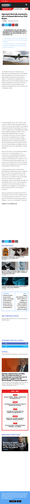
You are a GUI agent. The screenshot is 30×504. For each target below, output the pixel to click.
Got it (19, 501)
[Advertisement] (15, 106)
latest (17, 9)
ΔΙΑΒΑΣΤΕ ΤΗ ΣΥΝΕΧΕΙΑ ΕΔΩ (9, 203)
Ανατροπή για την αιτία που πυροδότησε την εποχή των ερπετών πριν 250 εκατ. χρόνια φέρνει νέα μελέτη (15, 39)
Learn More (12, 501)
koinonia (15, 402)
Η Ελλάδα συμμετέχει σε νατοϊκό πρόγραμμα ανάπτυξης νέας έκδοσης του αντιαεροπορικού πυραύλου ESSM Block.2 (14, 45)
